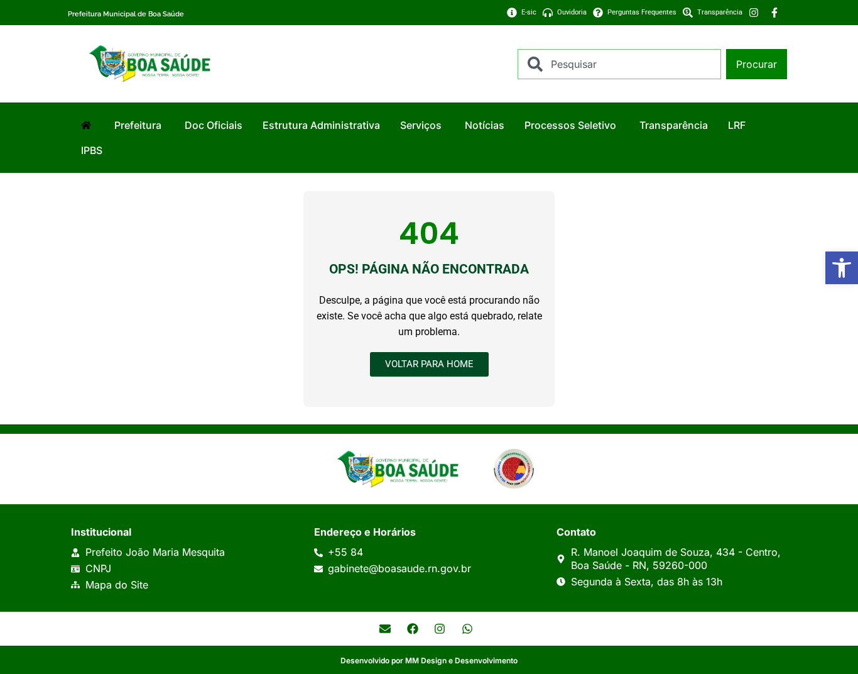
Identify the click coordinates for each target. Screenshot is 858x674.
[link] (841, 267)
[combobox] (619, 64)
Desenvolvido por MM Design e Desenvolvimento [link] (429, 660)
